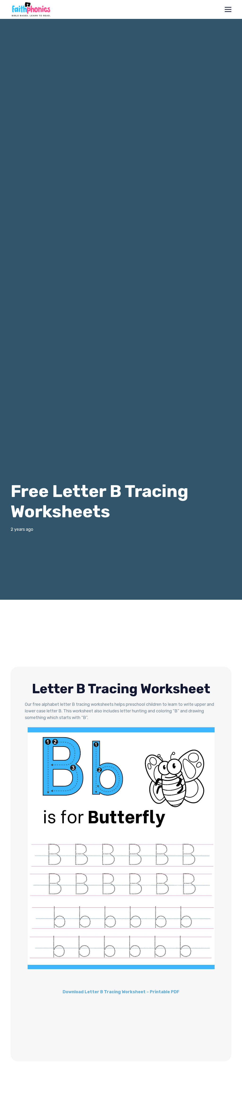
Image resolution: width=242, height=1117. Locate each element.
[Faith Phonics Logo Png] (31, 9)
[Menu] (228, 9)
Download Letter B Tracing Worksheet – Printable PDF (121, 991)
